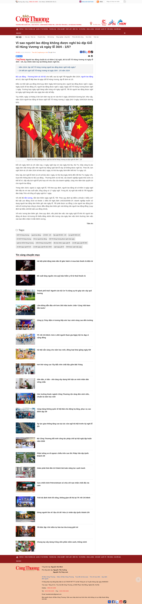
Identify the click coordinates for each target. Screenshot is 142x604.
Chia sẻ (20, 56)
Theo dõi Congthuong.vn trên (40, 52)
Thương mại (52, 29)
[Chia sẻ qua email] (89, 56)
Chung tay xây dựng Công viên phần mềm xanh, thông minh (62, 542)
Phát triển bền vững (77, 37)
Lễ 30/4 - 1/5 (47, 235)
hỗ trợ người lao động (40, 239)
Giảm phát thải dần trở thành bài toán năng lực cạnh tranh (61, 468)
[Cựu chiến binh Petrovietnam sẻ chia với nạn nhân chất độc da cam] (25, 487)
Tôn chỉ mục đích (95, 577)
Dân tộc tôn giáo (61, 24)
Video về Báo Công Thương (65, 577)
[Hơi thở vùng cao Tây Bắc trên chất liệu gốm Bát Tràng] (25, 368)
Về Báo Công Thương (48, 577)
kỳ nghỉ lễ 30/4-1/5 (74, 235)
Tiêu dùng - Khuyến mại (114, 29)
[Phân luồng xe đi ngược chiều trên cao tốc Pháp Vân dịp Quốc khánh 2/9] (25, 457)
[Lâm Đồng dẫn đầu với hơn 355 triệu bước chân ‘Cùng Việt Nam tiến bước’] (25, 309)
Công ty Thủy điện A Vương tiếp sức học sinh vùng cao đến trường (65, 320)
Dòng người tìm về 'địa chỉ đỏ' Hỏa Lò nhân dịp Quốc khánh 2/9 (63, 512)
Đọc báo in (35, 24)
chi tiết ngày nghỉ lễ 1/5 (24, 247)
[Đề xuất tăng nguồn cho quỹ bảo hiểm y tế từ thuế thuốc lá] (25, 280)
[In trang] (92, 56)
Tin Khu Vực (96, 24)
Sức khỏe (88, 37)
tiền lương (28, 198)
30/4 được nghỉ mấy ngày (74, 247)
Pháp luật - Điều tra (72, 29)
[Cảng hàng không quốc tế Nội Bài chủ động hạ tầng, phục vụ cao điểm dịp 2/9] (25, 413)
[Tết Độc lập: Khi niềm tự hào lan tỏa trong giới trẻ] (25, 531)
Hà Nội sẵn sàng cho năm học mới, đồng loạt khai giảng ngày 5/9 (64, 350)
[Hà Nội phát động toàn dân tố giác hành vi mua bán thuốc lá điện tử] (25, 265)
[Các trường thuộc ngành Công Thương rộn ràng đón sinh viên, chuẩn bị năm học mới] (25, 398)
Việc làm (96, 37)
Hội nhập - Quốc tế (100, 29)
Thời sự (21, 29)
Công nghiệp (61, 29)
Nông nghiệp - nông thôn (63, 37)
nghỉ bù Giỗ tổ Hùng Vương (25, 243)
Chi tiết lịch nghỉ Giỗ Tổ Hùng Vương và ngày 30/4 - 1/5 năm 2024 (44, 71)
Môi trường (51, 37)
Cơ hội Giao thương (75, 24)
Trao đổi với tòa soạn (81, 577)
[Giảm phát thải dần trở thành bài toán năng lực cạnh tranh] (25, 472)
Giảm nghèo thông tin (47, 24)
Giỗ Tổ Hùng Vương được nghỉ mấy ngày (61, 239)
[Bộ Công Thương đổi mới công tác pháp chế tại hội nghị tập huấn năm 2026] (25, 442)
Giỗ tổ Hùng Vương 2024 (43, 243)
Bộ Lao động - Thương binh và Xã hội (31, 77)
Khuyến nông (41, 37)
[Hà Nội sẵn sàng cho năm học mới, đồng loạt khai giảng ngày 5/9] (25, 354)
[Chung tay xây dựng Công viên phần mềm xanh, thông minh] (25, 546)
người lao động (87, 77)
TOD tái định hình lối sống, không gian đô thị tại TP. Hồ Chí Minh (63, 498)
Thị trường (82, 29)
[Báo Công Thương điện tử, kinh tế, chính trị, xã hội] (32, 18)
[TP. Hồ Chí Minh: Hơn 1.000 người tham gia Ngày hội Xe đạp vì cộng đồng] (25, 339)
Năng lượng (90, 29)
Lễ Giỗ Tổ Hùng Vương (24, 239)
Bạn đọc (18, 33)
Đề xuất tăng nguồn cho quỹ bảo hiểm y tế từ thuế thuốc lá (61, 276)
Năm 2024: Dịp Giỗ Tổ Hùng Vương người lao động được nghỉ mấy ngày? (47, 67)
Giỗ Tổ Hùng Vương (23, 235)
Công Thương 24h (30, 29)
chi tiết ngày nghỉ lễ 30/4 (79, 243)
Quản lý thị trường (42, 29)
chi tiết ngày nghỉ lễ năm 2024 (42, 247)
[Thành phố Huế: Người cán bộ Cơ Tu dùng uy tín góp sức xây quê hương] (25, 294)
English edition (87, 2)
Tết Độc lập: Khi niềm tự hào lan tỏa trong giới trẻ (57, 527)
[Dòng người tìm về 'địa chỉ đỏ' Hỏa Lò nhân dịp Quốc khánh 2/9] (25, 516)
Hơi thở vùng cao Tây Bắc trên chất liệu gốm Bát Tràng (60, 365)
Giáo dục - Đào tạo (30, 37)
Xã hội (19, 37)
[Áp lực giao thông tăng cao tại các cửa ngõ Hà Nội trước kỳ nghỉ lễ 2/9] (25, 427)
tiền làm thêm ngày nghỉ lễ (62, 243)
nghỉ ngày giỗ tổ (59, 247)
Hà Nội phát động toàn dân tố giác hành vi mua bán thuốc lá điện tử (65, 261)
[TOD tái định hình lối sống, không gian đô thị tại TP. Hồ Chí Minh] (25, 501)
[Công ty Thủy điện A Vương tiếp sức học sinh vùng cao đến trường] (25, 324)
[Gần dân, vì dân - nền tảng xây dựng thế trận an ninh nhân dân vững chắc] (25, 383)
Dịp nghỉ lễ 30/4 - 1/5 (59, 235)
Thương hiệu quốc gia (23, 24)
